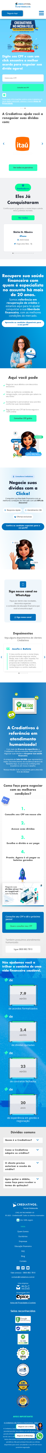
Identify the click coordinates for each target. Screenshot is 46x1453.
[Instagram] (18, 1267)
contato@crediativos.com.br (23, 1277)
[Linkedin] (23, 1267)
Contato (23, 1261)
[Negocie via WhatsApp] (39, 1436)
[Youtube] (27, 1267)
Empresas (23, 1241)
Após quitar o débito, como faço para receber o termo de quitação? (20, 1182)
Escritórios (23, 1236)
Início (23, 1226)
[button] (3, 143)
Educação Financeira (23, 1246)
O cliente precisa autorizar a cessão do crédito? (18, 1166)
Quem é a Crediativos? (18, 1140)
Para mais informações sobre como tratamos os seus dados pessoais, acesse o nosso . (22, 66)
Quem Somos (23, 1231)
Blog (23, 1256)
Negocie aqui (16, 51)
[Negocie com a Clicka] (40, 1427)
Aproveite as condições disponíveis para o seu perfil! (23, 323)
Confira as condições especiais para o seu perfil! (23, 527)
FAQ (23, 1251)
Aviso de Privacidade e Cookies (23, 1302)
